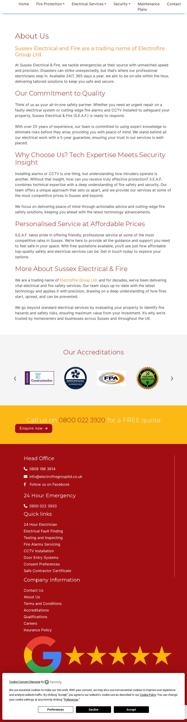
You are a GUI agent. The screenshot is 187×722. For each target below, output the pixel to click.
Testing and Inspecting (43, 537)
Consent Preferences (42, 564)
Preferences (55, 709)
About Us (32, 597)
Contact (174, 4)
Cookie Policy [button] (148, 694)
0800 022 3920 (82, 420)
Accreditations (36, 610)
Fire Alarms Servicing (42, 544)
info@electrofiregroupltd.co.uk (55, 476)
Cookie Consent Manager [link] (24, 681)
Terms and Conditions (43, 603)
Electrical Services (88, 4)
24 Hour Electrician (40, 524)
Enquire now (32, 428)
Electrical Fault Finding (43, 531)
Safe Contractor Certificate (47, 570)
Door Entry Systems (41, 557)
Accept (131, 709)
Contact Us (33, 590)
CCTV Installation (39, 551)
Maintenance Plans (149, 7)
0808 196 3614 (41, 469)
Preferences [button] (71, 699)
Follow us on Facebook (50, 484)
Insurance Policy (38, 630)
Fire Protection (49, 4)
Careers (30, 623)
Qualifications (35, 616)
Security (121, 4)
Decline (93, 709)
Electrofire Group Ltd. (79, 280)
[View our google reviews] (98, 654)
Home (24, 4)
